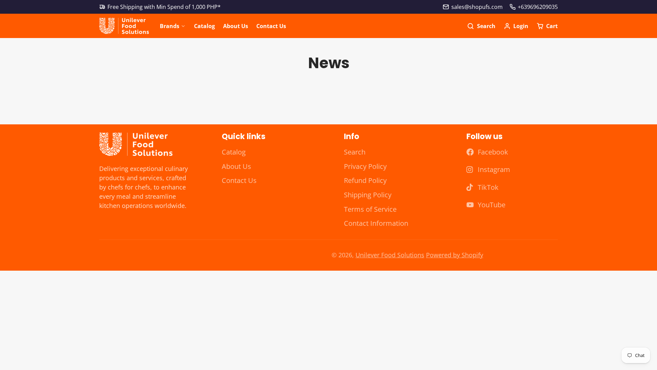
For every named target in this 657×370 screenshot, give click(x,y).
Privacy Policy (365, 166)
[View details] (135, 144)
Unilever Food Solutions (390, 255)
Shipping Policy (367, 194)
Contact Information (376, 223)
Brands (169, 26)
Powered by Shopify (454, 255)
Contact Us (271, 26)
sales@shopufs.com (476, 7)
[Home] (124, 26)
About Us (235, 26)
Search (354, 152)
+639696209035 (538, 7)
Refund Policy (365, 180)
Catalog (204, 26)
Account (516, 26)
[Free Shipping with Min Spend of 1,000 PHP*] (160, 7)
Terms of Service (370, 209)
